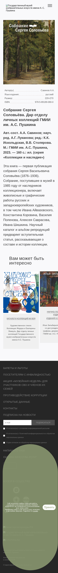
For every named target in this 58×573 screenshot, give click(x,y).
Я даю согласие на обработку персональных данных (26, 443)
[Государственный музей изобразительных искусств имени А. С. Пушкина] (27, 10)
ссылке (35, 511)
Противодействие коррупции (25, 395)
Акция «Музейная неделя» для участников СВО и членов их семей (25, 385)
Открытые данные (16, 401)
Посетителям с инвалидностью (26, 374)
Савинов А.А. (47, 90)
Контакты (10, 408)
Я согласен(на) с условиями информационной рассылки (28, 428)
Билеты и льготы (15, 368)
